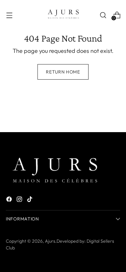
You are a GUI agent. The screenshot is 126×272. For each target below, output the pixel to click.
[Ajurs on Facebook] (10, 200)
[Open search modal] (103, 15)
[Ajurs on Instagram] (20, 200)
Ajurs (50, 241)
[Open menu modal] (9, 15)
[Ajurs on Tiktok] (30, 200)
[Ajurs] (63, 15)
